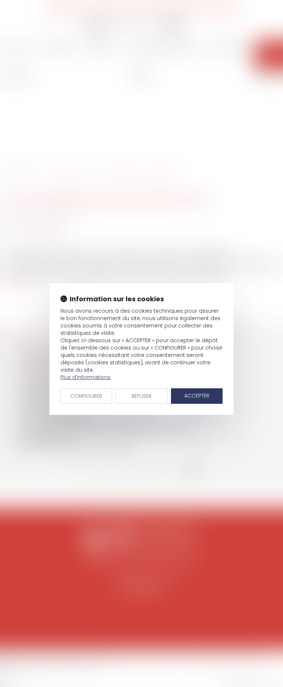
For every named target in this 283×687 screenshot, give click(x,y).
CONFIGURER (86, 396)
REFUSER (141, 396)
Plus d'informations (85, 377)
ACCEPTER (196, 395)
